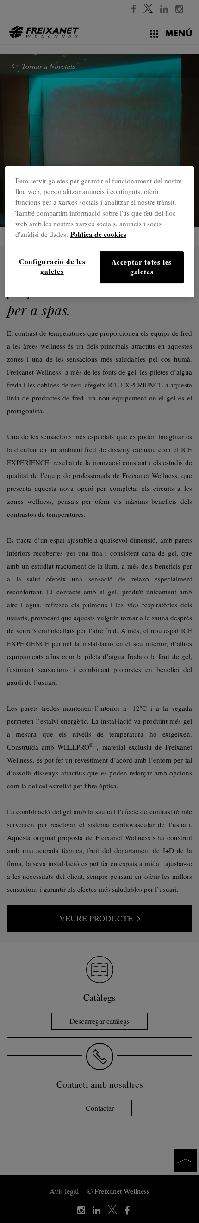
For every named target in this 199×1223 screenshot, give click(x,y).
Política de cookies (98, 234)
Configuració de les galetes (52, 266)
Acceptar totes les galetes (142, 267)
